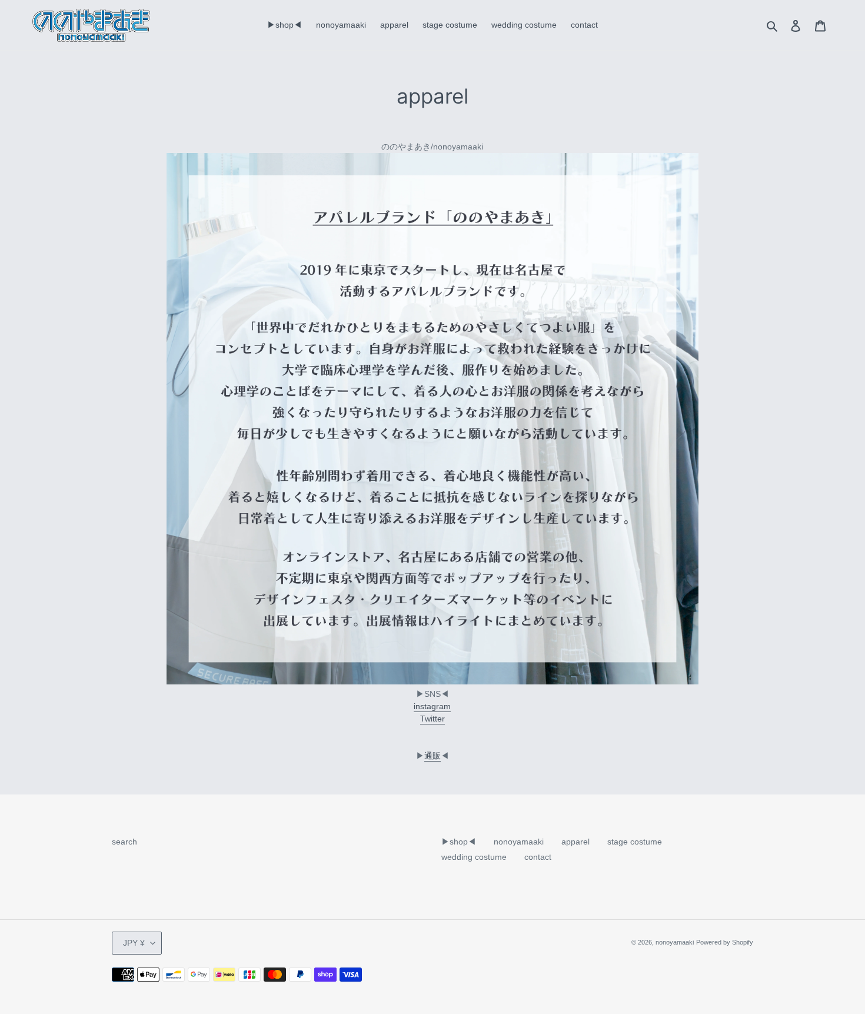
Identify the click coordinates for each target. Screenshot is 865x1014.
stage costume (634, 841)
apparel (575, 841)
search (124, 841)
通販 (432, 755)
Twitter (432, 718)
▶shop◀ (458, 841)
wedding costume (474, 857)
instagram (432, 706)
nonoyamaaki (519, 841)
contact (537, 857)
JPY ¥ (134, 942)
